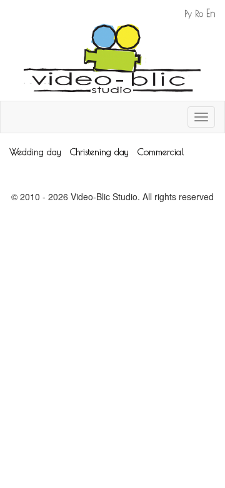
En (211, 13)
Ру (188, 14)
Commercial (161, 151)
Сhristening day (99, 151)
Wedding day (35, 151)
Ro (199, 14)
